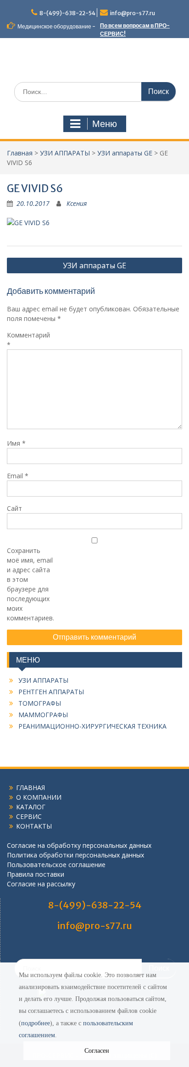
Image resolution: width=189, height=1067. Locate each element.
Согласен (96, 1050)
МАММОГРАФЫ (43, 714)
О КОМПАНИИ (38, 797)
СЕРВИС (29, 816)
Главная (20, 153)
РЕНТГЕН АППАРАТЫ (51, 691)
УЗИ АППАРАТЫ (43, 680)
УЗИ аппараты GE (94, 265)
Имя (16, 443)
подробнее (35, 1023)
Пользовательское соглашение (56, 864)
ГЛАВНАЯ (30, 787)
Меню (104, 124)
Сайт (14, 508)
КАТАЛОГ (30, 806)
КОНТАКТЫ (34, 826)
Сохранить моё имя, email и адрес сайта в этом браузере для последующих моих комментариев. (30, 584)
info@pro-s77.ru (132, 13)
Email (17, 475)
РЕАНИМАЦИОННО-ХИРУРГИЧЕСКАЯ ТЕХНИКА (92, 726)
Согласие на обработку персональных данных (79, 845)
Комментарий (28, 340)
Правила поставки (35, 874)
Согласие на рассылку (41, 883)
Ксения (77, 203)
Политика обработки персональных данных (75, 855)
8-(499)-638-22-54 (67, 13)
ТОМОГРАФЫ (39, 703)
